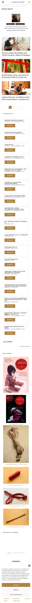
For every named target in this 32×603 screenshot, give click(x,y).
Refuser (16, 590)
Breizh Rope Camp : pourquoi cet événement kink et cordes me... (15, 76)
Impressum (27, 598)
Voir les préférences (16, 594)
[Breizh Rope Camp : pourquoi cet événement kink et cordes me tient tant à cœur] (16, 66)
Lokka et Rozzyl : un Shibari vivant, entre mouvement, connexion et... (16, 98)
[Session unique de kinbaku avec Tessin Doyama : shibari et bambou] (16, 44)
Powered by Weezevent (25, 346)
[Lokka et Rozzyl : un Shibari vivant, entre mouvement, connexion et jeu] (16, 88)
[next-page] (21, 107)
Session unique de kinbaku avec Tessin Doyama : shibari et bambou (16, 54)
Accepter (16, 585)
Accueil (3, 6)
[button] (29, 566)
